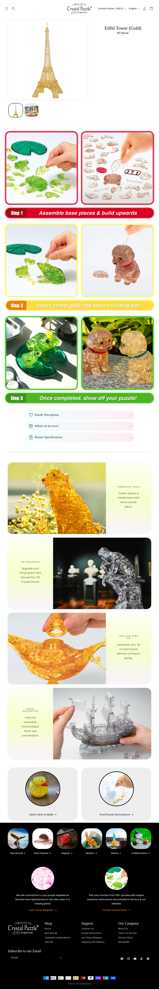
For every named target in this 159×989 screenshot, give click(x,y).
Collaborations (139, 853)
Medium (90, 853)
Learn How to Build (41, 814)
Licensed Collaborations (57, 937)
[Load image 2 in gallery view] (31, 110)
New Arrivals (16, 853)
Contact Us (87, 928)
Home (48, 928)
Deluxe (114, 853)
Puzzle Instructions (114, 910)
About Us (123, 928)
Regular (66, 853)
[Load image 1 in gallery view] (16, 110)
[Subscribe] (60, 957)
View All (48, 942)
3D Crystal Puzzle (83, 983)
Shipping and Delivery (92, 942)
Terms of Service (127, 933)
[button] (6, 8)
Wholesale (123, 942)
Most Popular (41, 853)
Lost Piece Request (41, 910)
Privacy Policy (125, 937)
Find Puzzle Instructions (115, 814)
